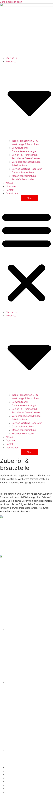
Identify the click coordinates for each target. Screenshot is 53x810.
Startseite (11, 57)
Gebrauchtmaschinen (23, 172)
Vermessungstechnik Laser (26, 161)
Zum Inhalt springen (11, 1)
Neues (9, 182)
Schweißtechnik (20, 147)
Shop (29, 198)
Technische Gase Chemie (26, 158)
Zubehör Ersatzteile (23, 179)
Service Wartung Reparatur (27, 168)
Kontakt (10, 189)
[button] (26, 256)
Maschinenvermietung (24, 175)
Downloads (12, 193)
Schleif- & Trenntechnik (25, 154)
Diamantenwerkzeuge (24, 151)
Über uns (11, 186)
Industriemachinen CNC (25, 140)
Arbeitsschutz (19, 165)
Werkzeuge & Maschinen (25, 144)
